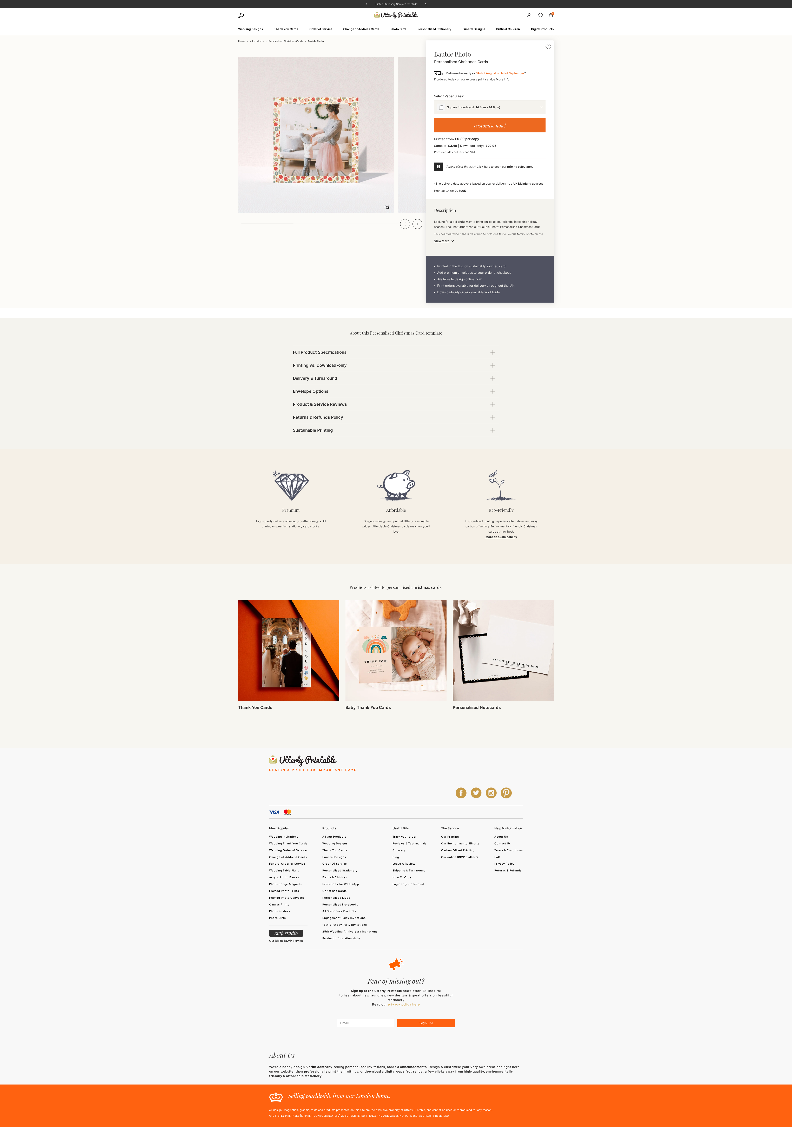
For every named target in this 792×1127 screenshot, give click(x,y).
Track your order (404, 836)
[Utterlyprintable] (396, 15)
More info (502, 79)
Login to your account (408, 884)
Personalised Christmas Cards (286, 41)
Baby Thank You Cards (368, 707)
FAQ (497, 857)
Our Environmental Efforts (460, 843)
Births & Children (334, 877)
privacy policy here (404, 1004)
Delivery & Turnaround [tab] (315, 378)
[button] (405, 224)
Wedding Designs (335, 843)
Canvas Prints (279, 904)
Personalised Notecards (477, 707)
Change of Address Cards (288, 857)
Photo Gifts (277, 918)
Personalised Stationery (339, 870)
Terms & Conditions (508, 850)
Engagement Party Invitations (344, 918)
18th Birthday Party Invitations (344, 924)
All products (257, 41)
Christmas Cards (334, 890)
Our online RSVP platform (459, 857)
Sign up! (426, 1023)
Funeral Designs (334, 857)
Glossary (398, 850)
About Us (501, 836)
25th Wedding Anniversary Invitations (350, 931)
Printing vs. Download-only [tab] (320, 365)
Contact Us (502, 843)
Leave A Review (403, 863)
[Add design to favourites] (548, 48)
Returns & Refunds (508, 870)
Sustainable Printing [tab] (313, 430)
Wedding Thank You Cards (288, 843)
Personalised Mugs (336, 897)
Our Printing (450, 836)
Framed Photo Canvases (287, 897)
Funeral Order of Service (287, 863)
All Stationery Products (339, 911)
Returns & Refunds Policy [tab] (318, 417)
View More (441, 241)
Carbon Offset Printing (458, 850)
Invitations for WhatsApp (340, 884)
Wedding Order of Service (288, 850)
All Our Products (334, 836)
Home (241, 41)
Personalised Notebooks (340, 904)
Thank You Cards (255, 707)
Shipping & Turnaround (409, 870)
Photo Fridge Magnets (285, 884)
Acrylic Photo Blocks (284, 877)
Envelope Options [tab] (310, 391)
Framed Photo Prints (284, 890)
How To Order (402, 877)
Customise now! (490, 125)
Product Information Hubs (341, 938)
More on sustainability (501, 537)
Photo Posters (279, 911)
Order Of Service (334, 863)
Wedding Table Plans (284, 870)
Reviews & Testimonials (409, 843)
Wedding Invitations (283, 836)
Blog (395, 857)
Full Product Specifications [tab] (319, 352)
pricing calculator (519, 166)
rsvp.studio (286, 933)
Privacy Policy (504, 863)
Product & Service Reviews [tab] (320, 404)
